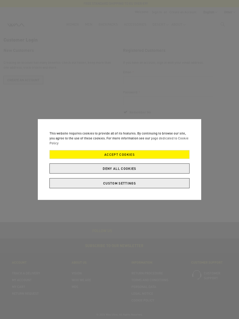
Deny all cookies (119, 168)
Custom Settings (119, 183)
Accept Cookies (119, 154)
